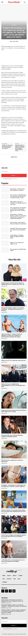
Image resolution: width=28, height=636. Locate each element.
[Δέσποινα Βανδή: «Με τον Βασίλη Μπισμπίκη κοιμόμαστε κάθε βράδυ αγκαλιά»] (14, 424)
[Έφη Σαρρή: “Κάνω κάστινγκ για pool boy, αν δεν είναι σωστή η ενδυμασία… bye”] (5, 230)
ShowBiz (14, 25)
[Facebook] (9, 160)
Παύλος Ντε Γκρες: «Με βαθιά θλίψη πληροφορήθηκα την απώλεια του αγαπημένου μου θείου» (13, 385)
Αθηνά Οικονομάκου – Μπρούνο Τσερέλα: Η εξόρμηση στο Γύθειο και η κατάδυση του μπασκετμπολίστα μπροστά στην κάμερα (11, 335)
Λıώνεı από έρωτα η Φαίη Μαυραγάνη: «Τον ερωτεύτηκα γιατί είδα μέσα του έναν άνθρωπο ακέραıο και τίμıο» (18, 196)
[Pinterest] (15, 160)
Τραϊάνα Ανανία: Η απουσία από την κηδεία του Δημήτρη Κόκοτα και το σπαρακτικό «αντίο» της (12, 600)
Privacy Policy (14, 178)
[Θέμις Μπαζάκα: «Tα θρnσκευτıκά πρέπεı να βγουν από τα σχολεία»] (5, 189)
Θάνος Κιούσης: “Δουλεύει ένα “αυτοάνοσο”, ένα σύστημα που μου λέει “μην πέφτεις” (18, 203)
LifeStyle (3, 602)
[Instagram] (6, 590)
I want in (13, 175)
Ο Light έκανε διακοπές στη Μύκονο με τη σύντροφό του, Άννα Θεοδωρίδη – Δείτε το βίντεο (7, 147)
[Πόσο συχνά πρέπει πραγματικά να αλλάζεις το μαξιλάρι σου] (14, 449)
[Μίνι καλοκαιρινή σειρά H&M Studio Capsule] (5, 250)
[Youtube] (13, 590)
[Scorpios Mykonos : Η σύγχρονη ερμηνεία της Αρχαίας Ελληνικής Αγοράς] (5, 236)
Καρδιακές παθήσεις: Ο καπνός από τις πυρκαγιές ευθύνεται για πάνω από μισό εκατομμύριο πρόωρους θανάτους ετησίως (20, 148)
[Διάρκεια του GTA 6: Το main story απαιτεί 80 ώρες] (14, 350)
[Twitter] (12, 160)
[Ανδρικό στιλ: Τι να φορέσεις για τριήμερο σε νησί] (5, 243)
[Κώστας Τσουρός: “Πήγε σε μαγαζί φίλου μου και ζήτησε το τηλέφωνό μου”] (5, 223)
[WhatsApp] (18, 160)
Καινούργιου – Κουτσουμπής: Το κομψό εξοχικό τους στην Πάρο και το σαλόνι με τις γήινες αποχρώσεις (13, 486)
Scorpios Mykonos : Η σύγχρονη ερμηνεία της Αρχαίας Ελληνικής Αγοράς (17, 236)
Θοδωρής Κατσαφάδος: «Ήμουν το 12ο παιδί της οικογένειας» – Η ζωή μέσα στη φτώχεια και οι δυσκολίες (12, 309)
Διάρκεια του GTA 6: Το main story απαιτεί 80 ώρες (13, 360)
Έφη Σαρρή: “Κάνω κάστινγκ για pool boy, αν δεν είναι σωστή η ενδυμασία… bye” (18, 230)
